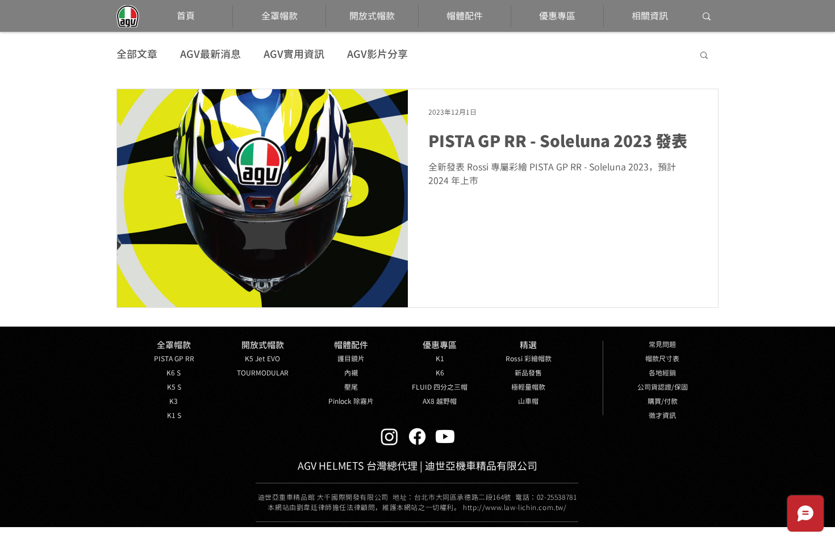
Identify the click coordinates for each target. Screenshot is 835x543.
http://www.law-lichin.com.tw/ (514, 507)
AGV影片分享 (377, 54)
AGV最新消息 (210, 54)
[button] (704, 56)
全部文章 (136, 54)
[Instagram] (389, 436)
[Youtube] (445, 436)
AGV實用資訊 (294, 54)
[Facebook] (417, 436)
